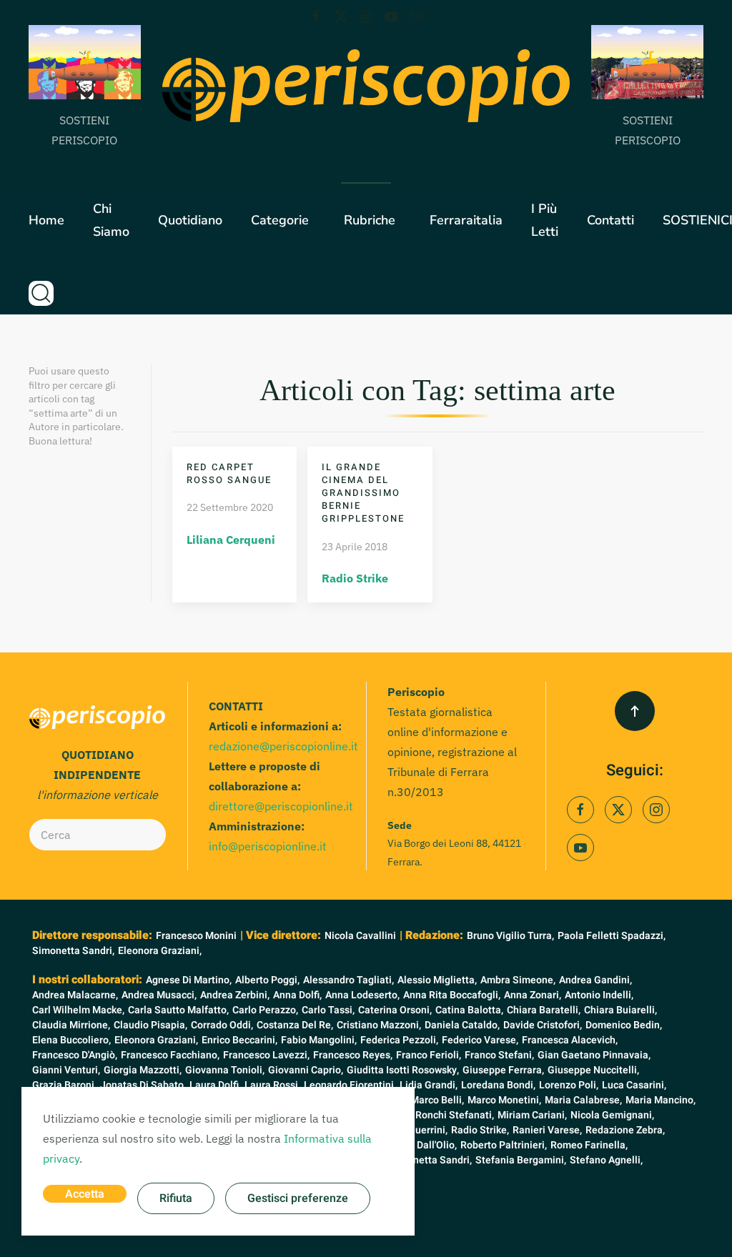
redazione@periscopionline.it (283, 746)
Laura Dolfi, (215, 1085)
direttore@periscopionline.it (281, 806)
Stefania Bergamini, (520, 1160)
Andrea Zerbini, (234, 995)
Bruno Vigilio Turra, (510, 935)
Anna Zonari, (532, 995)
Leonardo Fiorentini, (350, 1085)
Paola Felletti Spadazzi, (612, 935)
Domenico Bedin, (623, 1025)
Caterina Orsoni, (395, 1010)
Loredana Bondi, (498, 1085)
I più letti (544, 220)
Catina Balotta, (469, 1010)
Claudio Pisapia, (150, 1025)
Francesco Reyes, (352, 1055)
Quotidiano (190, 220)
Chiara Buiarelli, (620, 1010)
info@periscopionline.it (268, 846)
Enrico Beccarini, (239, 1040)
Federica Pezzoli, (399, 1040)
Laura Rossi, (272, 1085)
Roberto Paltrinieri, (503, 1145)
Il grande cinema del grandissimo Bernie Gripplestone (363, 493)
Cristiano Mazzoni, (379, 1025)
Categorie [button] (280, 220)
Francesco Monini (196, 935)
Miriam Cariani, (532, 1115)
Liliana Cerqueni (231, 539)
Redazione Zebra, (625, 1130)
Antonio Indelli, (599, 995)
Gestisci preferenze (297, 1198)
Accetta (84, 1194)
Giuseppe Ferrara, (503, 1070)
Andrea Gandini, (595, 980)
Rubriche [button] (369, 220)
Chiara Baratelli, (543, 1010)
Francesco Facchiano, (170, 1055)
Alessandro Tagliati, (348, 980)
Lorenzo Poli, (568, 1085)
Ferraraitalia (466, 220)
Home (46, 220)
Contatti (610, 220)
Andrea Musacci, (159, 995)
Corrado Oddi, (222, 1025)
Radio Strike (355, 578)
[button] (41, 293)
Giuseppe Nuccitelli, (593, 1070)
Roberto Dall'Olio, (417, 1145)
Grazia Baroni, (64, 1085)
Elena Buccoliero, (71, 1040)
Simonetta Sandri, (73, 950)
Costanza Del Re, (295, 1025)
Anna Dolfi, (297, 995)
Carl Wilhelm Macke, (78, 1010)
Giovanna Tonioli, (224, 1070)
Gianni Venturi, (66, 1070)
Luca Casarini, (634, 1085)
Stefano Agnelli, (606, 1160)
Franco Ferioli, (428, 1055)
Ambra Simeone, (517, 980)
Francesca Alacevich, (570, 1040)
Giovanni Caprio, (305, 1070)
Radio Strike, (480, 1130)
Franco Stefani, (499, 1055)
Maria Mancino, (660, 1100)
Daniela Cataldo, (462, 1025)
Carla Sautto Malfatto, (178, 1010)
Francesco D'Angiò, (74, 1055)
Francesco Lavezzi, (266, 1055)
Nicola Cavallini (360, 935)
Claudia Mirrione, (71, 1025)
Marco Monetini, (504, 1100)
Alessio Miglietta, (437, 980)
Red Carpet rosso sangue (229, 473)
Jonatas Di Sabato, (143, 1085)
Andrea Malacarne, (75, 995)
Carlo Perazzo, (265, 1010)
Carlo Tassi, (328, 1010)
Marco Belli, (437, 1100)
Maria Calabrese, (583, 1100)
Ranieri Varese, (547, 1130)
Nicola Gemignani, (612, 1115)
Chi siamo (111, 220)
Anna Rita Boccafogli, (451, 995)
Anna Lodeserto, (362, 995)
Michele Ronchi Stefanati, (435, 1115)
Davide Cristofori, (542, 1025)
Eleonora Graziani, (160, 950)
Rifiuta (175, 1198)
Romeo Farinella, (589, 1145)
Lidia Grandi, (429, 1085)
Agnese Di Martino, (189, 980)
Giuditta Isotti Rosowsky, (403, 1070)
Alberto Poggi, (267, 980)
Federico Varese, (480, 1040)
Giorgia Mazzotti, (143, 1070)
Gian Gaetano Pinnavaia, (594, 1055)
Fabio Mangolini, (319, 1040)
